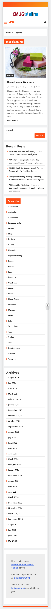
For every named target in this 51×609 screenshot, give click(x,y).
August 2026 (13, 377)
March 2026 (13, 393)
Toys (10, 331)
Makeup (11, 310)
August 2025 (13, 432)
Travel (10, 342)
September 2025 (15, 426)
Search (9, 130)
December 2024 (15, 475)
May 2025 (12, 448)
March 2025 (13, 459)
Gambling (12, 282)
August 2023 (13, 524)
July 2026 (12, 383)
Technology (13, 326)
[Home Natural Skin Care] (25, 62)
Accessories (13, 206)
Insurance (12, 304)
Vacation (11, 353)
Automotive (13, 217)
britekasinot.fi (18, 588)
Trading (11, 337)
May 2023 (12, 540)
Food (10, 271)
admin (11, 86)
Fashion (11, 261)
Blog (10, 233)
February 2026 (14, 399)
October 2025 (14, 421)
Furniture (12, 277)
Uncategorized (14, 348)
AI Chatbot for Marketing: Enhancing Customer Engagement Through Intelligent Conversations (26, 188)
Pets (10, 320)
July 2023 (12, 530)
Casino (11, 244)
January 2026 (13, 404)
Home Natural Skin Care (20, 82)
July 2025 (12, 437)
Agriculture (13, 212)
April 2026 (13, 388)
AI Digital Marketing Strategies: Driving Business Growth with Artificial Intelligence (26, 178)
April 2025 (12, 453)
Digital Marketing (15, 255)
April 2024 (13, 491)
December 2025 (15, 410)
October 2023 (14, 513)
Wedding (12, 359)
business (11, 239)
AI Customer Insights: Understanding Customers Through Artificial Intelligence (26, 161)
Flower (11, 266)
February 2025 (14, 464)
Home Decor (13, 299)
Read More (11, 120)
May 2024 (12, 486)
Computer (12, 250)
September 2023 (15, 519)
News (10, 315)
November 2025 (15, 415)
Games (11, 288)
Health (11, 293)
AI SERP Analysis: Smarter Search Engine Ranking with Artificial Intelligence (26, 170)
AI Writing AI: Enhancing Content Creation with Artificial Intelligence (25, 153)
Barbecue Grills (14, 222)
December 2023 (15, 502)
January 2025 (13, 470)
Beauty (10, 75)
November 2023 (15, 508)
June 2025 (12, 442)
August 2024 (13, 481)
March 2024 (13, 497)
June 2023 (12, 535)
